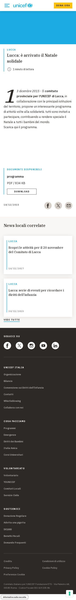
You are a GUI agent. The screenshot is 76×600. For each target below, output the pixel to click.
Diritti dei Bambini (13, 441)
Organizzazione (12, 374)
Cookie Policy (49, 568)
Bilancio (8, 381)
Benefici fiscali (12, 536)
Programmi (9, 428)
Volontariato (11, 475)
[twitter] (58, 206)
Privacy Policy (11, 568)
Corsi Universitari (13, 454)
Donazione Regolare (15, 516)
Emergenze (10, 434)
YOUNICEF (9, 482)
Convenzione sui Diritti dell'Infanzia (24, 387)
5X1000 (8, 529)
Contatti (8, 394)
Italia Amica (10, 448)
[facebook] (48, 206)
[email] (68, 206)
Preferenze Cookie (14, 574)
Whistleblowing (12, 401)
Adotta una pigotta (14, 522)
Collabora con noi (13, 407)
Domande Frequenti (15, 542)
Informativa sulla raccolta (14, 597)
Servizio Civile (11, 495)
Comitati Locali (12, 488)
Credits (8, 561)
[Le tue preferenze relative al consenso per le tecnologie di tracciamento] (69, 593)
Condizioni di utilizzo (53, 561)
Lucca (11, 50)
